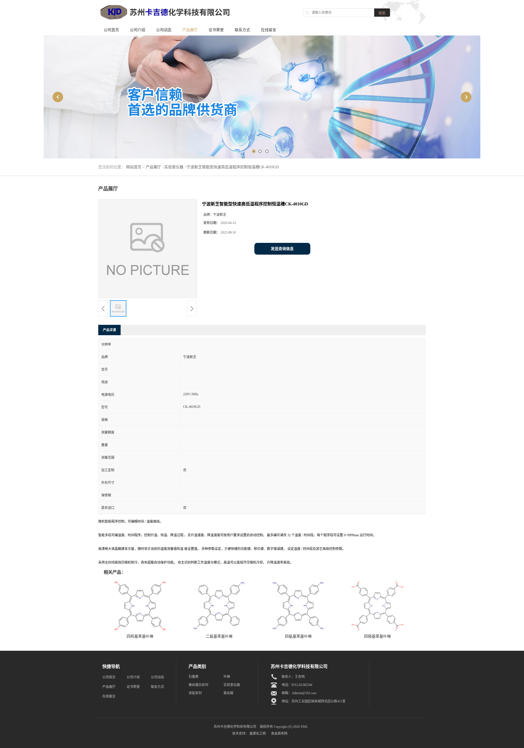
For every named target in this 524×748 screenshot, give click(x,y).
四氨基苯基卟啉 (298, 636)
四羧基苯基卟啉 (377, 636)
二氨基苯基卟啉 (219, 636)
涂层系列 (195, 693)
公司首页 (111, 30)
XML (304, 727)
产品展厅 (190, 30)
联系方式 (242, 30)
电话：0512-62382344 (297, 685)
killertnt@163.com (304, 693)
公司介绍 (137, 30)
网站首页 (133, 167)
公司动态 (163, 30)
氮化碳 (228, 693)
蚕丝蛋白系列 (198, 685)
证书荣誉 (216, 30)
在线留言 (268, 30)
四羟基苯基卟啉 (140, 636)
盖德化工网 (257, 733)
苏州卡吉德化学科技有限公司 (235, 727)
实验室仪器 (173, 167)
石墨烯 (193, 677)
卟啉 (227, 677)
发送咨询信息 (282, 249)
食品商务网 (279, 733)
